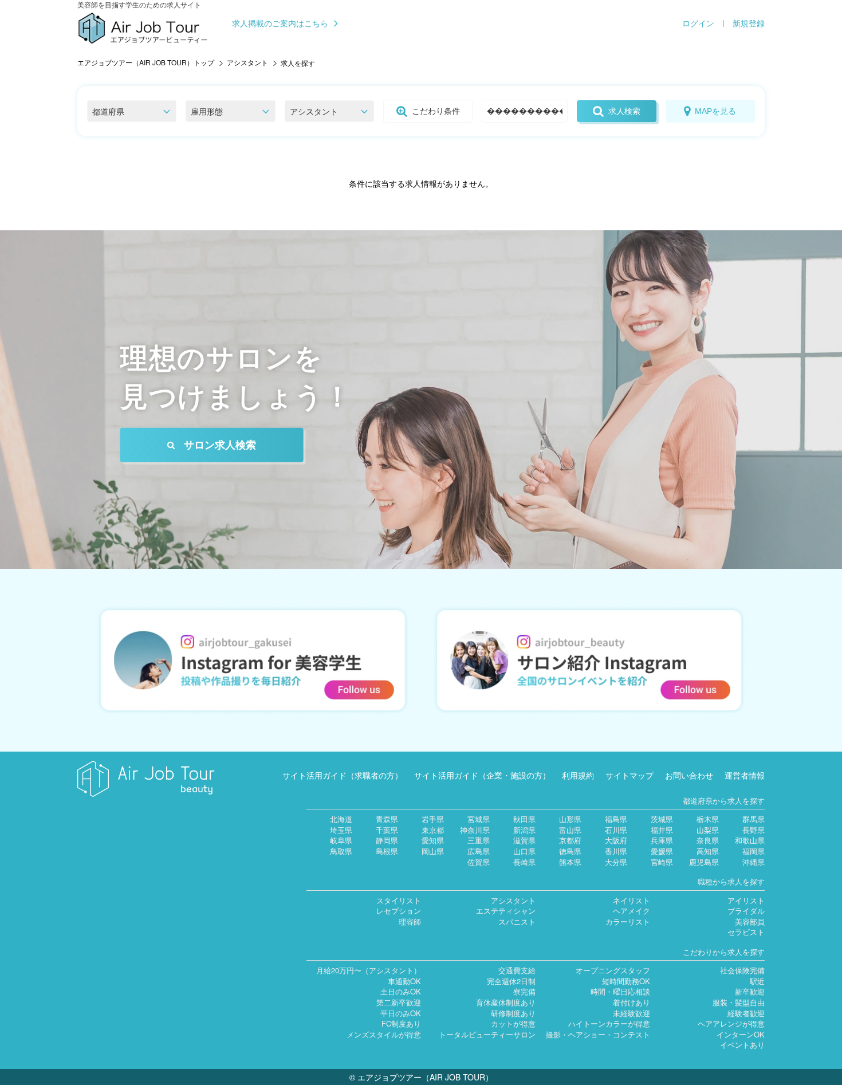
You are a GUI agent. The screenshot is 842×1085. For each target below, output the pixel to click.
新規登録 (749, 23)
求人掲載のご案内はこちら (280, 23)
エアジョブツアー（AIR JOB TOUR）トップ (145, 62)
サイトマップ (629, 775)
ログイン (698, 23)
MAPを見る (715, 111)
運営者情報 (745, 775)
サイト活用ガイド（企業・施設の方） (482, 775)
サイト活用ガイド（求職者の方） (342, 775)
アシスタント (247, 62)
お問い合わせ (689, 775)
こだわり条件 (436, 111)
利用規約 (578, 775)
